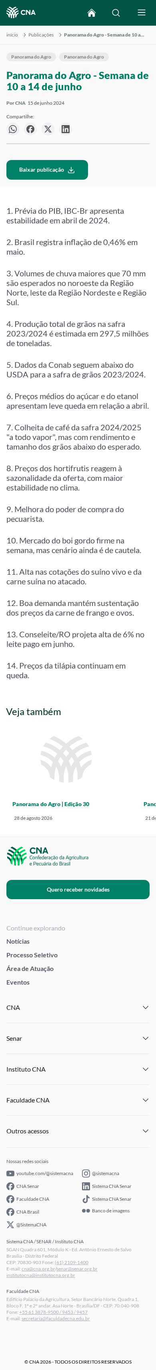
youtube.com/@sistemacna (44, 1173)
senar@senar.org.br (77, 1269)
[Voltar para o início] (92, 13)
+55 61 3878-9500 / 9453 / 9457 (53, 1312)
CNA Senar (27, 1186)
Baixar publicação (41, 169)
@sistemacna (105, 1173)
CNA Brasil (27, 1212)
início (12, 35)
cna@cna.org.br (38, 1269)
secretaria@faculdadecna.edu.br (56, 1318)
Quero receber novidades (78, 889)
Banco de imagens (111, 1211)
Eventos (18, 982)
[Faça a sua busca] (116, 13)
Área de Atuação (30, 968)
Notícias (18, 941)
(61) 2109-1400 (71, 1262)
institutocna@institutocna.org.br (40, 1275)
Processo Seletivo (32, 955)
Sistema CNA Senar (112, 1186)
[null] (12, 129)
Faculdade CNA (32, 1199)
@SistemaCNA (31, 1225)
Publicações (41, 35)
